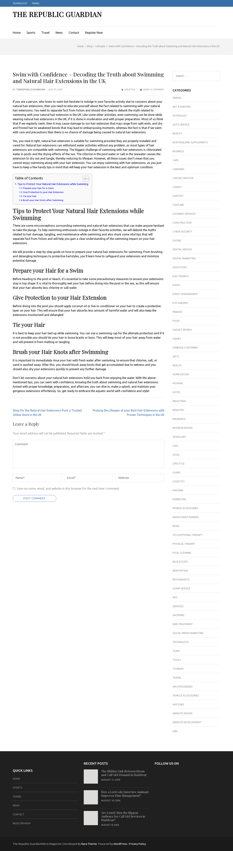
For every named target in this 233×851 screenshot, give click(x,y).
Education (179, 267)
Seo (175, 597)
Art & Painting (182, 106)
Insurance (179, 418)
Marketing (179, 499)
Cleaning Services (184, 213)
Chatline (178, 204)
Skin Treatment (183, 624)
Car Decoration (183, 178)
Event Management (185, 294)
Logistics (179, 481)
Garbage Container (185, 347)
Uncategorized (183, 686)
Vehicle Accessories (186, 695)
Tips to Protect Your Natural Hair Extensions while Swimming (52, 184)
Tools (177, 659)
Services (178, 606)
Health (177, 365)
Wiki (175, 731)
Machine (178, 490)
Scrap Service (181, 588)
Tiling (176, 650)
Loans (176, 472)
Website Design (182, 713)
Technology (20, 3)
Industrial (179, 401)
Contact (74, 32)
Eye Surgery (180, 303)
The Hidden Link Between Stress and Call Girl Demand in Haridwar (124, 773)
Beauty (177, 133)
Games (177, 338)
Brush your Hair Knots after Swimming (43, 200)
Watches (178, 704)
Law (175, 445)
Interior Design (182, 427)
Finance (177, 311)
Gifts (176, 356)
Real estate (180, 561)
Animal (177, 97)
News (59, 32)
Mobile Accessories (185, 508)
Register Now (94, 32)
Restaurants (181, 579)
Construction (182, 222)
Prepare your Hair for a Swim (38, 188)
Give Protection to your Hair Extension (43, 192)
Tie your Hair (30, 196)
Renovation (180, 570)
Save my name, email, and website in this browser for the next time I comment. (68, 488)
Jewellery (179, 436)
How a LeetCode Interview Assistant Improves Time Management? (125, 793)
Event (176, 285)
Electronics (181, 276)
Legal (176, 454)
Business (178, 151)
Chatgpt (178, 195)
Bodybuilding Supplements (190, 142)
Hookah (178, 383)
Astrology (180, 115)
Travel (36, 3)
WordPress (120, 843)
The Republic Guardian (57, 14)
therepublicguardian (30, 89)
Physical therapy (184, 543)
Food (176, 320)
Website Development (187, 722)
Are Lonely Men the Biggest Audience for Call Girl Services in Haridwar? (123, 816)
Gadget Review (182, 329)
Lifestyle (129, 89)
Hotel (177, 392)
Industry (178, 410)
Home (17, 32)
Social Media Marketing (188, 633)
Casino (177, 187)
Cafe (176, 160)
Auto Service (181, 124)
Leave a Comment (153, 89)
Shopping (178, 615)
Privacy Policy (137, 843)
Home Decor (181, 374)
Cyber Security (182, 231)
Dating (177, 240)
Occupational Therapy (187, 534)
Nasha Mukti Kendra (186, 517)
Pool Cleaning (182, 552)
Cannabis (178, 169)
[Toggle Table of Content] (84, 179)
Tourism (178, 668)
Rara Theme (89, 843)
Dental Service (182, 249)
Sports (31, 32)
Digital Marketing (184, 258)
